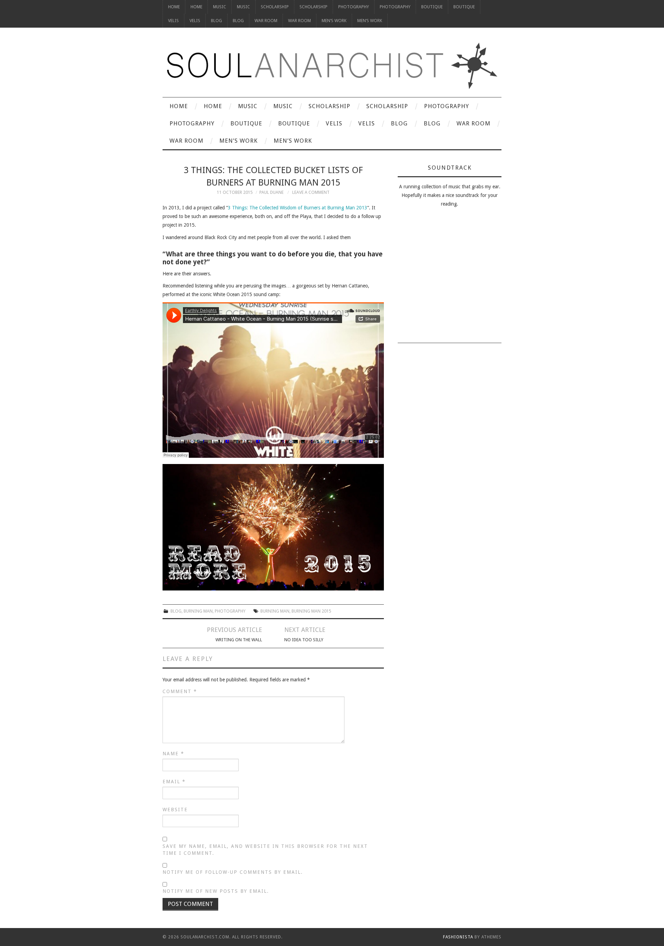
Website (175, 809)
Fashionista (458, 937)
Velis (173, 20)
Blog (216, 20)
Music (219, 6)
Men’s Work (334, 20)
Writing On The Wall (238, 639)
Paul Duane (271, 192)
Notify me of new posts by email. (216, 891)
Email (174, 781)
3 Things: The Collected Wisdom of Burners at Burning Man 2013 (297, 207)
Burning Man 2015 (311, 611)
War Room (266, 20)
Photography (353, 6)
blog (176, 611)
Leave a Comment (311, 192)
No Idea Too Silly (303, 639)
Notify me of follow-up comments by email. (233, 872)
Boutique (432, 6)
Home (174, 6)
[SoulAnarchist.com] (332, 65)
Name (173, 753)
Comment (180, 691)
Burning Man (198, 611)
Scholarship (275, 6)
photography (230, 611)
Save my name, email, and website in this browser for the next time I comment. (265, 849)
